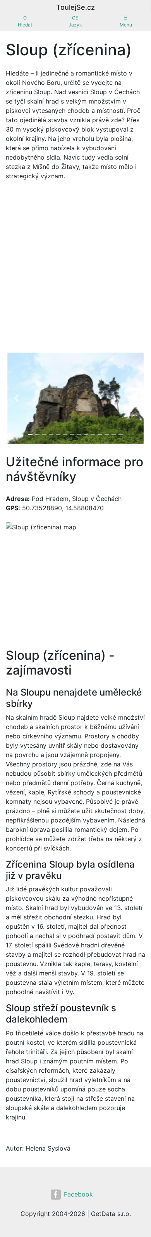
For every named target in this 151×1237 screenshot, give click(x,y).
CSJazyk (75, 21)
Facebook (78, 1194)
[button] (16, 398)
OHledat (25, 21)
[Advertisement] (75, 266)
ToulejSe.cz (75, 7)
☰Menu (126, 21)
